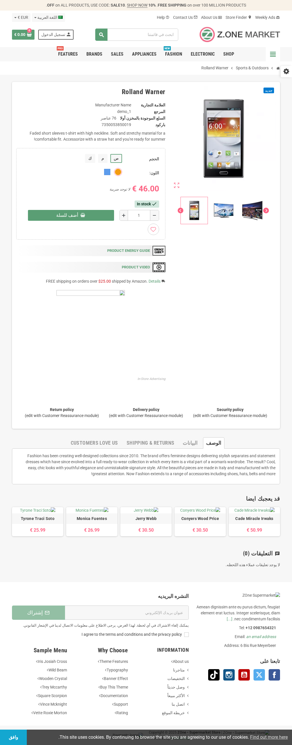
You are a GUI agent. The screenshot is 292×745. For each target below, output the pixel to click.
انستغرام (229, 675)
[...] (229, 619)
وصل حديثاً (176, 687)
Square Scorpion (52, 695)
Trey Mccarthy (54, 687)
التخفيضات (176, 678)
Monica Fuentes (92, 518)
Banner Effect (116, 678)
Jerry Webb (146, 518)
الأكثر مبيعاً (176, 695)
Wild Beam (57, 670)
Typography (117, 670)
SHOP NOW (137, 5)
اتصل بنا (178, 704)
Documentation (114, 695)
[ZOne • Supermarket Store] (240, 34)
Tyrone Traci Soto (37, 518)
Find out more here (269, 737)
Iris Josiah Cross (52, 661)
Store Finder (239, 17)
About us (181, 661)
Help (163, 17)
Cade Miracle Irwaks (254, 518)
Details (155, 281)
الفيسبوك (274, 675)
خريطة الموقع (173, 712)
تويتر (259, 675)
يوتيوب (244, 675)
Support (121, 704)
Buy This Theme (114, 687)
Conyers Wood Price (200, 518)
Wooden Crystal (53, 678)
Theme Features (114, 661)
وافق (13, 737)
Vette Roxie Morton (50, 712)
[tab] (213, 443)
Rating (122, 712)
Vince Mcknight (53, 704)
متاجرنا (179, 670)
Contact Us (185, 17)
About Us (211, 17)
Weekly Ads (267, 17)
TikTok (214, 675)
